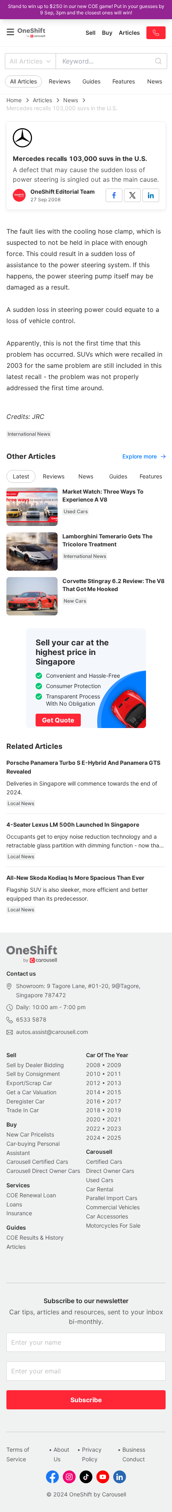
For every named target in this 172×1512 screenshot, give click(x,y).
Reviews (59, 81)
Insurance (19, 1213)
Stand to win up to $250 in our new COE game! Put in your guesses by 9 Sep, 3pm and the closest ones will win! (86, 9)
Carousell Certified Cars (37, 1161)
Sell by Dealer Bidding (35, 1065)
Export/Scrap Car (29, 1082)
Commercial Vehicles (113, 1207)
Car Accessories (107, 1216)
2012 (93, 1082)
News (154, 81)
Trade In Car (22, 1110)
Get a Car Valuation (31, 1092)
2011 (114, 1073)
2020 (93, 1119)
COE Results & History (35, 1237)
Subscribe (86, 1400)
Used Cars (99, 1180)
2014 (93, 1092)
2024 (93, 1137)
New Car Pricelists (30, 1134)
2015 (114, 1092)
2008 (93, 1065)
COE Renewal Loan (31, 1195)
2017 (114, 1101)
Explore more (139, 456)
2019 (114, 1110)
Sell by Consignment (33, 1073)
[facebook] (114, 195)
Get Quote (58, 720)
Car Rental (99, 1189)
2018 (93, 1110)
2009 (114, 1065)
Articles (42, 100)
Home (14, 100)
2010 (93, 1073)
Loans (14, 1204)
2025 (114, 1137)
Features (123, 81)
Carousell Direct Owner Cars (43, 1170)
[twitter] (132, 195)
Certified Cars (104, 1161)
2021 (114, 1119)
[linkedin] (150, 195)
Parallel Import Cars (111, 1198)
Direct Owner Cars (110, 1170)
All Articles (26, 61)
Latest (21, 476)
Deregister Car (25, 1101)
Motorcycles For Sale (113, 1225)
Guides (91, 81)
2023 (114, 1128)
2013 (114, 1082)
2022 (93, 1128)
